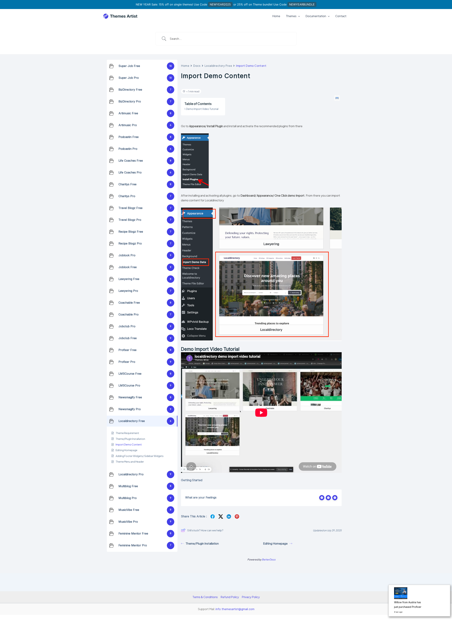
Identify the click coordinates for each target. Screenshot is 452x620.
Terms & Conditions (205, 597)
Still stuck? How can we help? (205, 530)
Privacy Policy (251, 597)
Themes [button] (291, 16)
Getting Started (191, 480)
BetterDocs (268, 559)
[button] (298, 16)
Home (276, 16)
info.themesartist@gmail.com (235, 609)
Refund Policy (230, 597)
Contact (340, 16)
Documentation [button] (315, 16)
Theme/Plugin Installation (202, 543)
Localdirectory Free (218, 65)
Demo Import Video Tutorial (202, 108)
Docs (196, 65)
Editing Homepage (275, 543)
